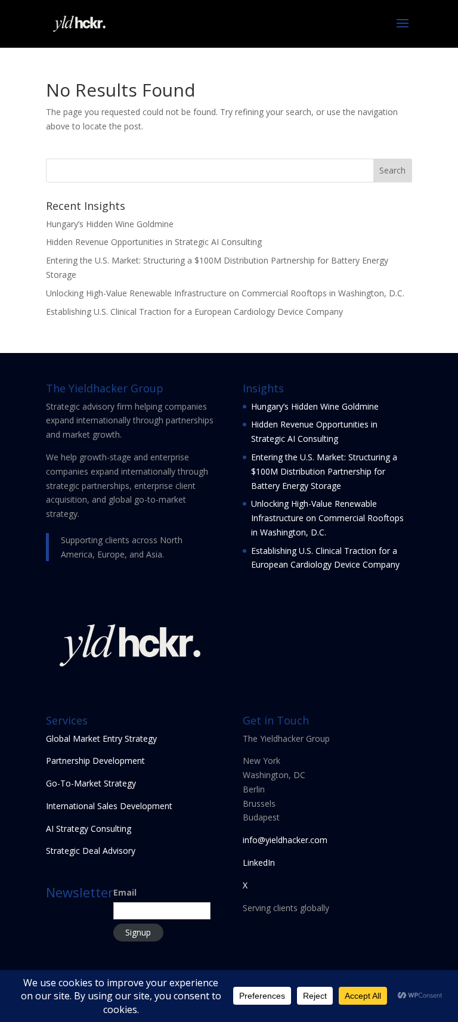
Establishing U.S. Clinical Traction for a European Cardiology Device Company (194, 311)
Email (125, 892)
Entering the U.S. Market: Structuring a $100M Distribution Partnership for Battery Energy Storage (324, 471)
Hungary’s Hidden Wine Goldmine (110, 224)
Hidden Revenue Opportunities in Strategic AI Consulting (154, 241)
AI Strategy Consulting (88, 828)
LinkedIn (259, 862)
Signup (138, 932)
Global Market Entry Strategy (101, 738)
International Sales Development (109, 806)
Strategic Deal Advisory (90, 850)
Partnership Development (95, 760)
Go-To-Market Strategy (91, 783)
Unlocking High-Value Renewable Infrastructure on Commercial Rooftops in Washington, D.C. (225, 293)
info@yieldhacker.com (285, 840)
